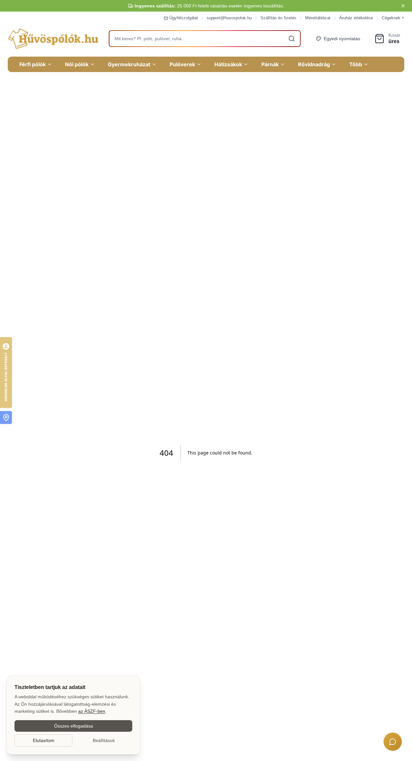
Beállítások (104, 740)
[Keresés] (292, 39)
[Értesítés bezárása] (403, 6)
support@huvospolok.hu (229, 17)
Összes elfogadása (73, 726)
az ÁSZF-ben (91, 711)
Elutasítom (43, 740)
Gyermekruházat (129, 64)
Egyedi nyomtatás (342, 38)
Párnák (270, 64)
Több (355, 64)
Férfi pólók (32, 64)
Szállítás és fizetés (278, 17)
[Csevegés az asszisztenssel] (393, 742)
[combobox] (204, 38)
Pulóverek (182, 64)
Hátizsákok (228, 64)
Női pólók (77, 64)
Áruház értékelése (356, 17)
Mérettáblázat (318, 17)
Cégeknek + (393, 17)
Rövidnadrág (314, 64)
